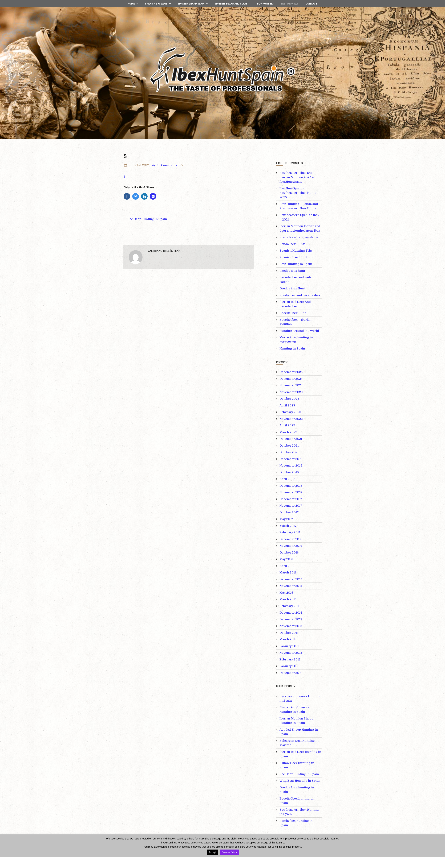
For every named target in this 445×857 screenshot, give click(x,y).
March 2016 (288, 572)
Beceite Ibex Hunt (293, 313)
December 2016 (291, 539)
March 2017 (288, 525)
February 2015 (290, 606)
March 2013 (288, 639)
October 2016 (289, 552)
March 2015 (288, 599)
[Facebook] (127, 196)
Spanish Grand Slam (191, 3)
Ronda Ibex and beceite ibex (300, 295)
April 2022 (287, 425)
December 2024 (291, 378)
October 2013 (289, 632)
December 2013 (291, 619)
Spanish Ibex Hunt (293, 257)
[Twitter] (136, 196)
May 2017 (286, 519)
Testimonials (290, 3)
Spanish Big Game (156, 3)
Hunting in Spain (292, 348)
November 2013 (291, 626)
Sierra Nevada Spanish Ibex (300, 237)
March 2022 (288, 432)
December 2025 (291, 372)
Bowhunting (265, 3)
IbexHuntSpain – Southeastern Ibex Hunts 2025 (298, 193)
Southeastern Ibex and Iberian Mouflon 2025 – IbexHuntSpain (297, 177)
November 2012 (291, 652)
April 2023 (287, 405)
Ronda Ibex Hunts (292, 244)
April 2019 (287, 479)
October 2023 (289, 398)
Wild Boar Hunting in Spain (300, 780)
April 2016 (287, 566)
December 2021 (291, 438)
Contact (311, 3)
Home (131, 3)
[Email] (153, 196)
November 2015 (291, 586)
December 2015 (291, 579)
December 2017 (291, 499)
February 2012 (290, 659)
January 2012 (289, 666)
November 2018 (291, 492)
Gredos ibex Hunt (292, 288)
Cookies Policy (229, 852)
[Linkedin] (145, 196)
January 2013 (289, 646)
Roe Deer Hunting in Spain (147, 219)
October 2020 (290, 452)
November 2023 (291, 392)
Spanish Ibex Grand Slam (231, 3)
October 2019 (289, 472)
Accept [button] (212, 852)
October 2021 (289, 445)
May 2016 (286, 559)
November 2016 (291, 545)
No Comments (166, 165)
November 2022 (291, 419)
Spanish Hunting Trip (296, 250)
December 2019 (291, 459)
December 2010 (291, 673)
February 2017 (290, 532)
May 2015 (286, 592)
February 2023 (290, 412)
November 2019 (291, 465)
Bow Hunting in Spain (296, 264)
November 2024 (291, 385)
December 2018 (291, 485)
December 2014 (291, 612)
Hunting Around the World (299, 330)
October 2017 (289, 512)
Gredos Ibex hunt (292, 270)
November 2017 (291, 505)
